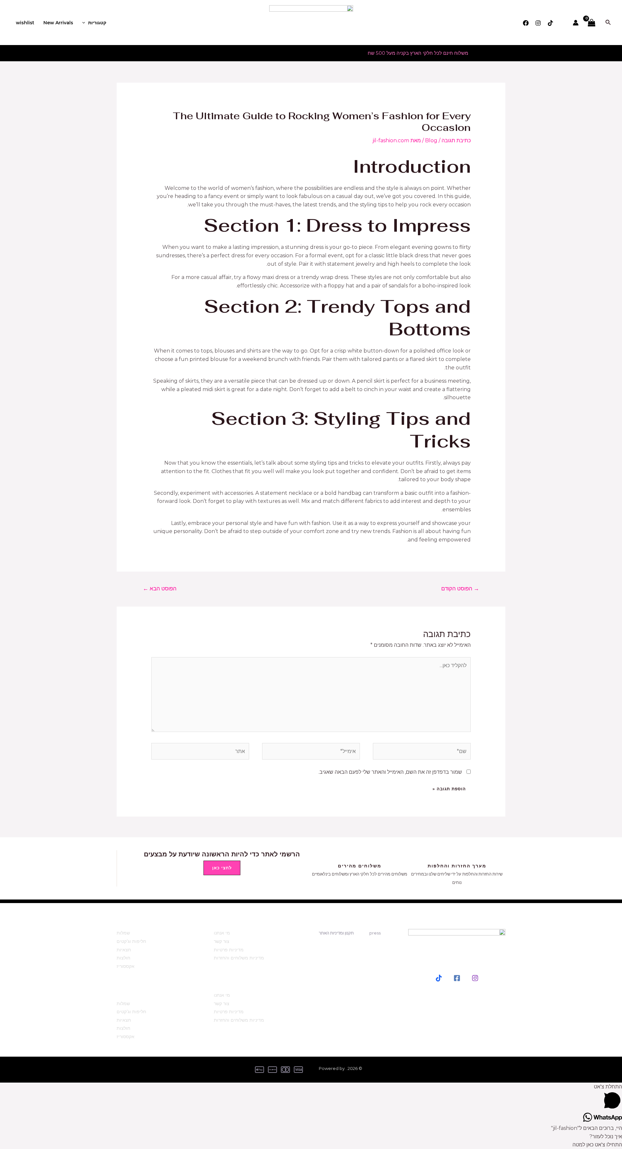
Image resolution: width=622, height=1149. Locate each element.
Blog (431, 140)
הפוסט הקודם (460, 588)
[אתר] (200, 752)
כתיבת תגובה (456, 140)
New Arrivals (58, 23)
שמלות (123, 933)
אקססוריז (125, 966)
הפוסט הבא (160, 588)
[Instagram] (538, 23)
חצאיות (124, 950)
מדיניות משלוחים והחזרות (239, 958)
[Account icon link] (576, 23)
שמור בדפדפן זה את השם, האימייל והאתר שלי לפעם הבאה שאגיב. (390, 772)
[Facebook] (526, 23)
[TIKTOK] (438, 978)
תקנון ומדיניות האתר (336, 932)
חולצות (123, 958)
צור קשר (221, 941)
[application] (85, 23)
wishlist (25, 23)
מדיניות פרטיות (229, 950)
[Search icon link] (608, 22)
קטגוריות (97, 23)
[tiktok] (550, 23)
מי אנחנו (222, 933)
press (375, 932)
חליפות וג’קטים (131, 941)
